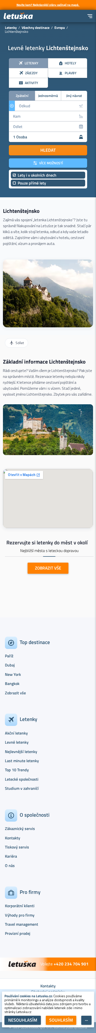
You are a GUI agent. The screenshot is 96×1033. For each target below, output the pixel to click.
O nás (10, 865)
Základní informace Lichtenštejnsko (44, 361)
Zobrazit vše (15, 693)
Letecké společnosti (21, 779)
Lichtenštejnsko (21, 211)
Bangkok (12, 683)
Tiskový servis (17, 847)
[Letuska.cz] (18, 16)
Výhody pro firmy (19, 915)
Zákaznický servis (20, 828)
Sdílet (20, 342)
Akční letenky (16, 733)
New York (13, 674)
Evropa (59, 27)
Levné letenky (17, 742)
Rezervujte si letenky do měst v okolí (47, 542)
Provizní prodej (17, 933)
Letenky (11, 27)
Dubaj (10, 665)
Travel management (21, 924)
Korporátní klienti (19, 906)
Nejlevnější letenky (21, 752)
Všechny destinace (35, 27)
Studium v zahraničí (22, 788)
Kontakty (12, 838)
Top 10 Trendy (17, 770)
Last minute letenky (22, 761)
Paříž (9, 656)
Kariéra (11, 856)
